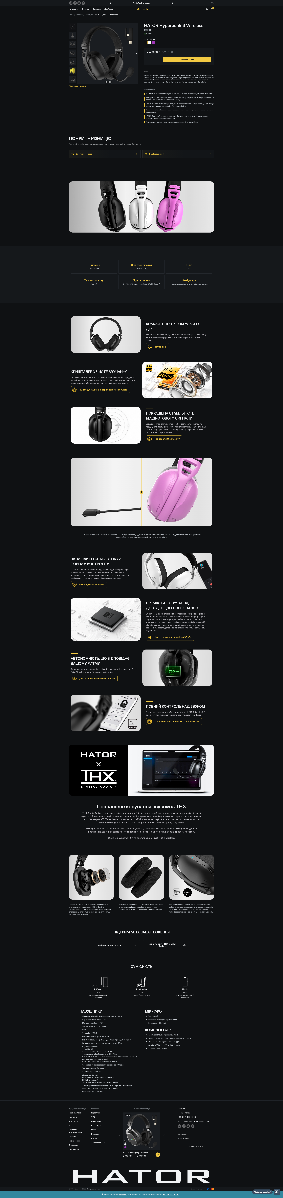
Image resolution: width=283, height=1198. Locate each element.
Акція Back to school (141, 3)
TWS (93, 1117)
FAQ (71, 1125)
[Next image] (136, 53)
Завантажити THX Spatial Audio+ (162, 945)
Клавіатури (96, 1125)
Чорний (145, 42)
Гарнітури (89, 15)
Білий (149, 42)
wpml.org (123, 1194)
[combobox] (212, 3)
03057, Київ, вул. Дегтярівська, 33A (193, 1121)
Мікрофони (96, 1121)
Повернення (74, 1141)
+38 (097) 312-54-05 (187, 1117)
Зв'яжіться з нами (196, 1147)
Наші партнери (75, 1113)
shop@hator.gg (184, 1113)
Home (71, 15)
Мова (180, 1138)
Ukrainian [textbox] (186, 1138)
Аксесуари (96, 1143)
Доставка (73, 1121)
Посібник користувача (109, 945)
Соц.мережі (74, 1149)
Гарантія (72, 1136)
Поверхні (95, 1134)
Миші (93, 1130)
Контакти (97, 9)
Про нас (85, 9)
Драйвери (108, 9)
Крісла (94, 1138)
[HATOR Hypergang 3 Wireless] (158, 1154)
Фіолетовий (153, 42)
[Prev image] (79, 53)
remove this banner (171, 1194)
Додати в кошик (187, 60)
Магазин (79, 15)
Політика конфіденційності (76, 1131)
